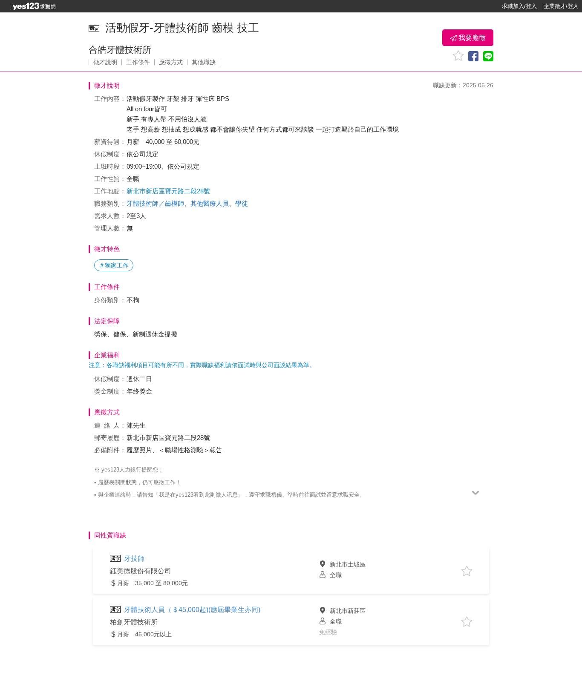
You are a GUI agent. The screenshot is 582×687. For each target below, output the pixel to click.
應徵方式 (171, 62)
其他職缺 (204, 62)
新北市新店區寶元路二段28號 (168, 191)
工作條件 (138, 62)
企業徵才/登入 (561, 6)
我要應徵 (471, 37)
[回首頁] (34, 6)
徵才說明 (105, 62)
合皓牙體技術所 (120, 50)
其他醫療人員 (209, 203)
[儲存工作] (458, 55)
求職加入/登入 (519, 6)
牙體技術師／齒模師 (155, 203)
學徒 (241, 203)
